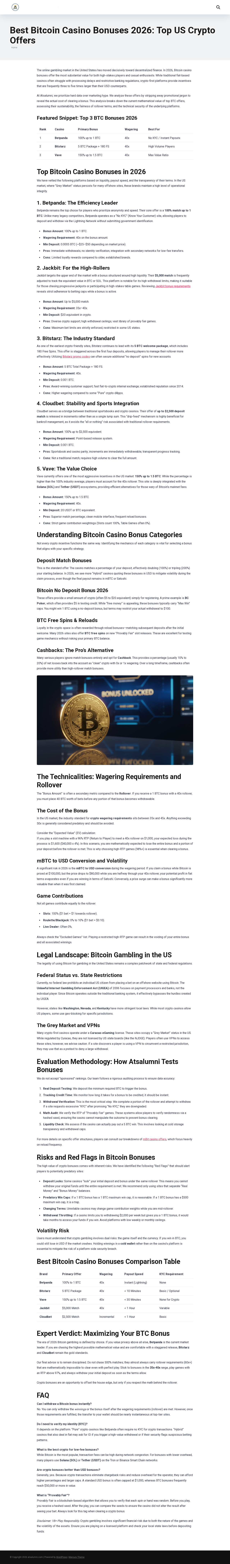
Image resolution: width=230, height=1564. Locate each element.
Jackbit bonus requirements (172, 286)
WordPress (61, 1557)
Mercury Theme (76, 1557)
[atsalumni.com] (15, 6)
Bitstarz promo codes (76, 356)
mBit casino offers (154, 1139)
